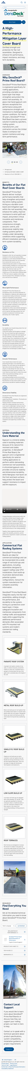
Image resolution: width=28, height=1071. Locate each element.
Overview (5, 7)
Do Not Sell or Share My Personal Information (13, 1067)
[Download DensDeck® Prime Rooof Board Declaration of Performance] (25, 940)
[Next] (20, 162)
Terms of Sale (5, 1065)
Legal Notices (13, 1065)
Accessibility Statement (8, 1068)
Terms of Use (13, 1063)
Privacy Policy (5, 1063)
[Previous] (8, 162)
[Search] (21, 2)
